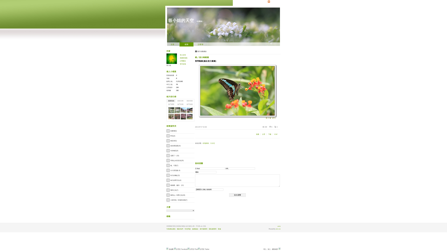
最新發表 (171, 101)
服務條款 (195, 229)
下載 (269, 134)
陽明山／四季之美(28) (177, 195)
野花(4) (172, 136)
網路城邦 (275, 249)
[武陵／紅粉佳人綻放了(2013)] (183, 110)
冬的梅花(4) (174, 151)
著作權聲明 (203, 229)
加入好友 (183, 55)
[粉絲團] (167, 248)
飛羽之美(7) (174, 190)
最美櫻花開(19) (175, 146)
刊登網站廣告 (171, 229)
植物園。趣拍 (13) (177, 185)
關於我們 (180, 229)
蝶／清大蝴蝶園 (202, 57)
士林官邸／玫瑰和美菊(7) (178, 200)
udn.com (278, 229)
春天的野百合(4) (175, 180)
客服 (219, 229)
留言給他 (183, 64)
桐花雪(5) (173, 141)
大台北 (212, 143)
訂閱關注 (183, 61)
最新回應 (180, 101)
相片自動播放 (202, 51)
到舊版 (199, 21)
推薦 (257, 134)
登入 (264, 249)
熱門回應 (180, 104)
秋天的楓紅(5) (175, 175)
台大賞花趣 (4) (175, 170)
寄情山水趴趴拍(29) (177, 160)
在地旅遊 (206, 143)
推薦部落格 (183, 58)
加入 (269, 249)
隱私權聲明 (212, 229)
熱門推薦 (190, 104)
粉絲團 (171, 249)
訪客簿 (200, 44)
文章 (172, 44)
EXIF (276, 134)
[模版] (171, 110)
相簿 (186, 44)
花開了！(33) (174, 156)
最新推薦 (190, 101)
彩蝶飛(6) (173, 131)
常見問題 (188, 229)
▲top (279, 226)
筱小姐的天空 (181, 20)
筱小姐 (168, 65)
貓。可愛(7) (174, 165)
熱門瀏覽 (171, 104)
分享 (263, 134)
